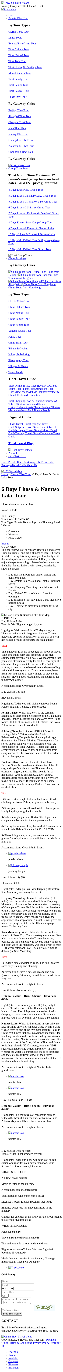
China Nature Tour (18, 312)
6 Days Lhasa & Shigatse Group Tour (29, 207)
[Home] (15, 2)
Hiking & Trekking (19, 354)
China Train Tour (17, 342)
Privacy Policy (41, 1342)
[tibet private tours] (19, 165)
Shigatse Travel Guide (27, 427)
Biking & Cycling (18, 348)
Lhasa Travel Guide (19, 423)
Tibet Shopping (16, 400)
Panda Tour (14, 336)
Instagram (13, 1367)
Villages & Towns (18, 366)
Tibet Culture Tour (18, 49)
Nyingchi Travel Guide (28, 430)
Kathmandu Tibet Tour (21, 145)
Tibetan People (42, 410)
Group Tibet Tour (18, 168)
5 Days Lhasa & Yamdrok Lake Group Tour (32, 201)
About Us (13, 453)
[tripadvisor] (8, 9)
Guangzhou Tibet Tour (21, 140)
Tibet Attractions (38, 388)
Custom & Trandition (28, 395)
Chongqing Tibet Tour (20, 151)
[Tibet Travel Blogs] (20, 449)
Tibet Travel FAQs (40, 385)
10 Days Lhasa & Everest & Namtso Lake (31, 234)
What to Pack (26, 410)
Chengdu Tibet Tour (19, 122)
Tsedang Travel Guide (27, 433)
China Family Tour (18, 318)
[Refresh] (44, 1308)
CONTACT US (17, 456)
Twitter (12, 1355)
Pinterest (13, 1364)
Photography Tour (18, 360)
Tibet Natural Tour (18, 55)
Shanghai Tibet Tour (19, 116)
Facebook (13, 1351)
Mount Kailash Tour (19, 73)
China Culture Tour (19, 307)
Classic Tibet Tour (18, 31)
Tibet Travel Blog (21, 443)
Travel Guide (15, 372)
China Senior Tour (18, 324)
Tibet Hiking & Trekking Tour (25, 67)
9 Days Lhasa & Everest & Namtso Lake (31, 228)
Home (11, 15)
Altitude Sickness (37, 391)
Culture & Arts (25, 407)
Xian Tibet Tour (17, 128)
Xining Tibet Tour (18, 134)
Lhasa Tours (15, 37)
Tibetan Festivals (42, 407)
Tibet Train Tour (17, 61)
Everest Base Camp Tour (22, 43)
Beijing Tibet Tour (18, 110)
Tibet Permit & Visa (19, 385)
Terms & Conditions (20, 1342)
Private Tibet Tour (18, 18)
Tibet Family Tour (18, 79)
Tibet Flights (22, 388)
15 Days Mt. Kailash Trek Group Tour (29, 249)
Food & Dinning (34, 400)
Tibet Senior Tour (18, 84)
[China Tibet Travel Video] (16, 1336)
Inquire (5, 543)
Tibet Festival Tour (18, 90)
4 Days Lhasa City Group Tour (25, 189)
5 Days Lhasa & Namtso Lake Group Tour (32, 195)
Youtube (13, 1358)
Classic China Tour (19, 301)
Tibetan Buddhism (26, 404)
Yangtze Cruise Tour (19, 330)
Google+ (13, 1361)
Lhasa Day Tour (17, 96)
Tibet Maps (22, 391)
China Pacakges (17, 258)
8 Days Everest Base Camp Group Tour (30, 222)
